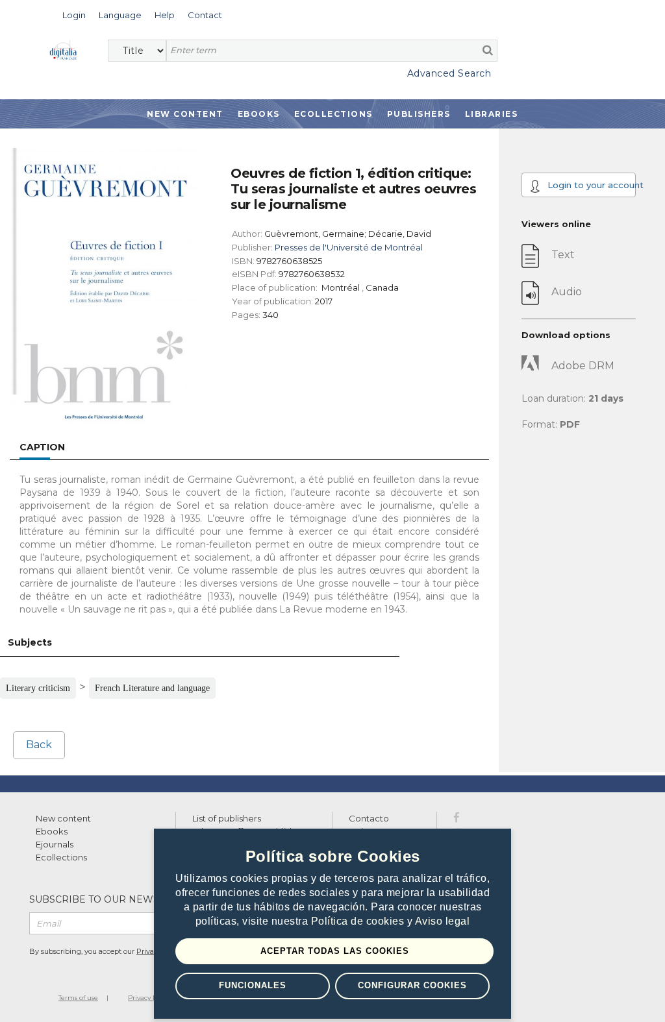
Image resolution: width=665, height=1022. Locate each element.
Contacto (369, 818)
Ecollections (333, 114)
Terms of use (78, 997)
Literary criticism (38, 688)
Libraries (491, 114)
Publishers (419, 114)
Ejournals (54, 844)
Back (39, 744)
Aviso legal (442, 921)
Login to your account (590, 185)
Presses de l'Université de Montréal (349, 247)
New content (63, 818)
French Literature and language (152, 688)
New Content (185, 114)
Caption (42, 447)
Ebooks (259, 114)
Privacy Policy (149, 997)
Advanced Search (449, 73)
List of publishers (226, 818)
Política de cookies (359, 921)
